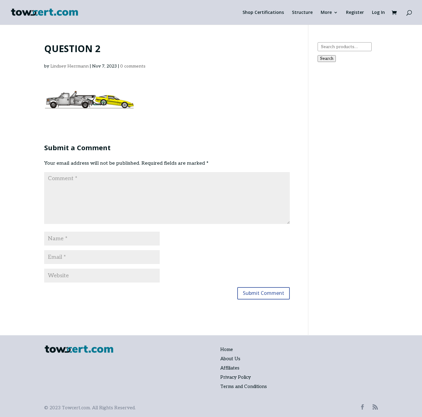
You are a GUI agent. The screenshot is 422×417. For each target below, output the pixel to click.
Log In (378, 12)
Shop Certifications (263, 12)
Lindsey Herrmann (69, 66)
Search (326, 58)
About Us (230, 358)
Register (355, 12)
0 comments (133, 66)
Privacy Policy (235, 377)
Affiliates (229, 368)
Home (226, 349)
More (326, 12)
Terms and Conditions (243, 386)
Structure (302, 12)
